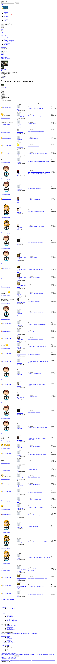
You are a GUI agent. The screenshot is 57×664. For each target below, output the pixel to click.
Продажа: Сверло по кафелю (35, 507)
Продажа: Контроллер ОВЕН (35, 108)
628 (18, 596)
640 (18, 244)
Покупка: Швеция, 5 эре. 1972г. (36, 226)
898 (18, 202)
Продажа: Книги (32, 123)
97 (17, 141)
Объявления (10, 627)
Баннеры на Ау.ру (11, 625)
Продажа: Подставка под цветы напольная (39, 557)
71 (17, 441)
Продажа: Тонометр (33, 331)
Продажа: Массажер (33, 469)
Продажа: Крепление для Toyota (36, 131)
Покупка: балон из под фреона (35, 514)
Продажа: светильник (33, 146)
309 (18, 190)
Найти (2, 26)
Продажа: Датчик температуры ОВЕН (37, 541)
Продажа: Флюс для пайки (34, 188)
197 (18, 517)
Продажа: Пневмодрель (34, 477)
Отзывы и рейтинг (11, 621)
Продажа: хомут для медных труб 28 (37, 454)
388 (18, 334)
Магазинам (9, 628)
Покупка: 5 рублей (32, 396)
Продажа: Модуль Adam (34, 412)
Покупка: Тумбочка (33, 138)
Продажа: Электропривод (34, 115)
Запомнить (5, 51)
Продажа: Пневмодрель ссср (35, 492)
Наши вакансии (11, 608)
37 (17, 572)
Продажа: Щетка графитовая (35, 594)
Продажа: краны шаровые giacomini (37, 346)
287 (18, 125)
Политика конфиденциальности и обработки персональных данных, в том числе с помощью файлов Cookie (28, 654)
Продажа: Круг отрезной (34, 446)
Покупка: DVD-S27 (33, 257)
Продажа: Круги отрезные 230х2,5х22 (37, 578)
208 (18, 260)
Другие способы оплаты (10, 642)
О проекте (3, 607)
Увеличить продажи (12, 617)
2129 (18, 296)
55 (1, 71)
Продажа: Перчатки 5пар (34, 373)
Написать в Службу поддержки (8, 657)
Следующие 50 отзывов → (7, 599)
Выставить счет (10, 629)
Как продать (10, 616)
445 (18, 213)
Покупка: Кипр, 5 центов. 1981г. (36, 211)
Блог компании (10, 609)
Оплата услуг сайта (5, 636)
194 (18, 163)
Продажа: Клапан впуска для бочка (37, 285)
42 (17, 387)
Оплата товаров (5, 645)
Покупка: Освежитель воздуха (35, 242)
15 (17, 175)
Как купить (9, 615)
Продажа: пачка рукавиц (34, 354)
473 (18, 509)
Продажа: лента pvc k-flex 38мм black (37, 153)
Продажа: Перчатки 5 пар (34, 499)
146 (18, 399)
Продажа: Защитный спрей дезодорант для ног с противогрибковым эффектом (39, 172)
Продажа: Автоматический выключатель (38, 161)
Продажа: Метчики (33, 526)
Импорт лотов (10, 619)
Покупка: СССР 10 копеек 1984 (36, 586)
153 (18, 148)
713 (18, 502)
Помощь (3, 613)
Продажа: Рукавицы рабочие (35, 269)
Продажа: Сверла (32, 461)
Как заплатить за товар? (13, 620)
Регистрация (4, 57)
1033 (18, 341)
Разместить (3, 33)
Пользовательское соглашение (8, 653)
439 (18, 464)
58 (17, 118)
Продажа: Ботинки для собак (35, 312)
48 (17, 494)
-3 (17, 303)
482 (18, 471)
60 (17, 155)
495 (18, 133)
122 (18, 486)
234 (18, 110)
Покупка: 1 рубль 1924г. (34, 301)
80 (17, 364)
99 (17, 559)
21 (17, 456)
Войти (2, 54)
